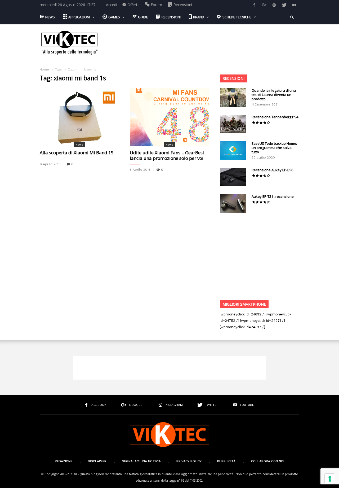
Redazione (63, 461)
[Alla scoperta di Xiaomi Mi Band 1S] (79, 117)
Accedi (111, 4)
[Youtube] (294, 4)
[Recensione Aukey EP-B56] (233, 177)
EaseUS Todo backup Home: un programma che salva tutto (274, 147)
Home (44, 69)
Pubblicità (226, 461)
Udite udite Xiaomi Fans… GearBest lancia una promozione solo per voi (167, 155)
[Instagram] (274, 4)
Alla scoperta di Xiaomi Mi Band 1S (76, 153)
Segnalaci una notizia (141, 461)
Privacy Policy (189, 461)
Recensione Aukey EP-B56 (272, 170)
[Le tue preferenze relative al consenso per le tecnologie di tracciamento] (330, 479)
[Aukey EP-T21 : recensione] (233, 203)
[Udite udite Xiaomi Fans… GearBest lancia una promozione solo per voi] (169, 117)
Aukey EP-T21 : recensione (273, 196)
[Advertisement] (202, 43)
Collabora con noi (267, 461)
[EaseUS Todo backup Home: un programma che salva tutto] (233, 150)
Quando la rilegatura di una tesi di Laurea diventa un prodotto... (274, 94)
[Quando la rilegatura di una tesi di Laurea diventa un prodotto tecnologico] (233, 97)
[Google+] (264, 4)
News (79, 144)
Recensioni (233, 78)
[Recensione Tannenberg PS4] (233, 124)
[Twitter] (284, 4)
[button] (292, 16)
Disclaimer (97, 461)
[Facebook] (254, 4)
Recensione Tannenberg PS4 (275, 117)
